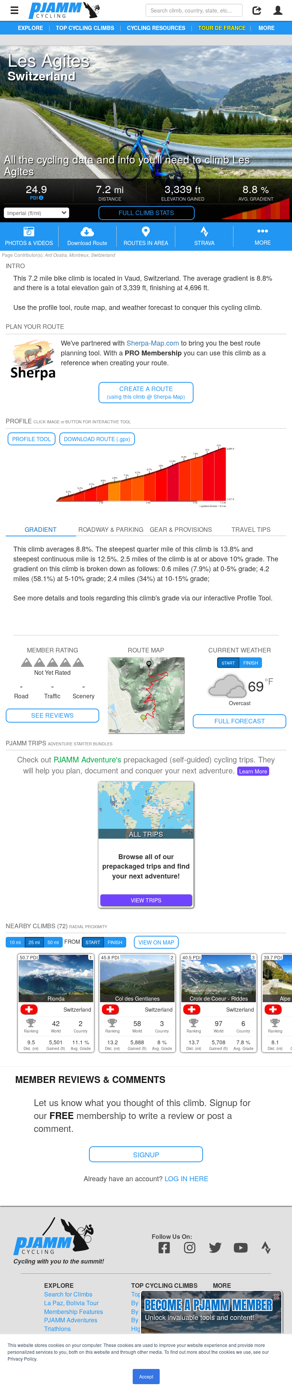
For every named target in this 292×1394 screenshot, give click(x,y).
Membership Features (73, 1312)
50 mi (53, 942)
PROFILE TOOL (31, 439)
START (93, 942)
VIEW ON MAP (156, 942)
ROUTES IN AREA (146, 243)
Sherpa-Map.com (153, 342)
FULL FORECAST (239, 721)
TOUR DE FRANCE (222, 27)
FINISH (115, 942)
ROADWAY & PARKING (110, 529)
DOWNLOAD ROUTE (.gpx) (97, 439)
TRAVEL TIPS (251, 529)
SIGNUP (146, 1154)
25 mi (34, 942)
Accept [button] (146, 1376)
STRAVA (204, 243)
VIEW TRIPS (146, 900)
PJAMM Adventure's (87, 759)
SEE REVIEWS (52, 715)
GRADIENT (41, 529)
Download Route (87, 243)
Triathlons (57, 1329)
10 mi (15, 942)
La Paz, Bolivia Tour (71, 1303)
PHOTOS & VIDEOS (29, 243)
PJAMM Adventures (70, 1320)
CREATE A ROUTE (146, 392)
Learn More (253, 771)
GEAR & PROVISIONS (181, 529)
